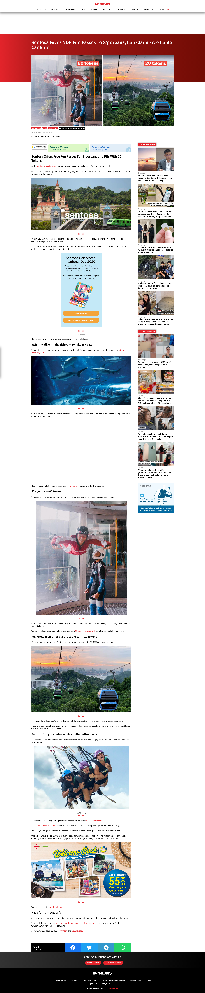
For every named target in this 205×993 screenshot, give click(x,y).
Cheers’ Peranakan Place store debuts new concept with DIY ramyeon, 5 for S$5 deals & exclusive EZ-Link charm (155, 400)
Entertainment (121, 9)
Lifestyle (106, 9)
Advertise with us (113, 963)
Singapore (55, 9)
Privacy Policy (135, 980)
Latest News (41, 9)
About (74, 980)
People (82, 9)
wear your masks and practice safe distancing (75, 923)
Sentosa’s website (94, 820)
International (70, 9)
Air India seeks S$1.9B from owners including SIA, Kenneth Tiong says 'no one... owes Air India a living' (155, 178)
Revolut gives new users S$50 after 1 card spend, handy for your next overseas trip (154, 364)
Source (81, 234)
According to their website (43, 825)
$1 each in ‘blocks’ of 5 (85, 631)
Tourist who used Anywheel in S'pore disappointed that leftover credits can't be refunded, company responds (155, 214)
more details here (55, 907)
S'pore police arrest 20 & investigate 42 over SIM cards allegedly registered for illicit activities (155, 250)
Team (148, 980)
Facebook (62, 930)
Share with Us (93, 963)
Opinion (94, 9)
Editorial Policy (91, 980)
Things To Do (53, 128)
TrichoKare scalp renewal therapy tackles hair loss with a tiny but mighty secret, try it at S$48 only (155, 436)
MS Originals (148, 9)
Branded (135, 9)
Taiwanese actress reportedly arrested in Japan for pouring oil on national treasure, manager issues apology (156, 322)
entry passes (72, 486)
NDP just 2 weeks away (46, 166)
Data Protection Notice (114, 980)
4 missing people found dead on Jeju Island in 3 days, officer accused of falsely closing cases (154, 286)
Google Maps (77, 930)
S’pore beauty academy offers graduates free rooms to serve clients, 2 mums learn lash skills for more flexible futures (155, 474)
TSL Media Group (112, 988)
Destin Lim (38, 136)
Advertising (60, 980)
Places (44, 128)
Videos (161, 9)
